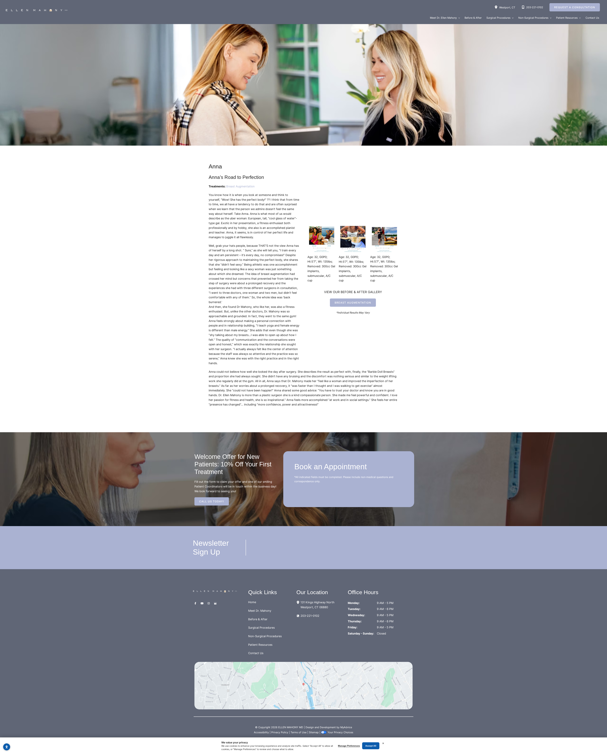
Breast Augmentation (240, 186)
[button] (458, 17)
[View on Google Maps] (303, 685)
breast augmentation (353, 302)
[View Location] (496, 7)
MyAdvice (346, 727)
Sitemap (314, 732)
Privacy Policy (279, 732)
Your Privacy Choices (340, 732)
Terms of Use (299, 732)
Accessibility (261, 732)
